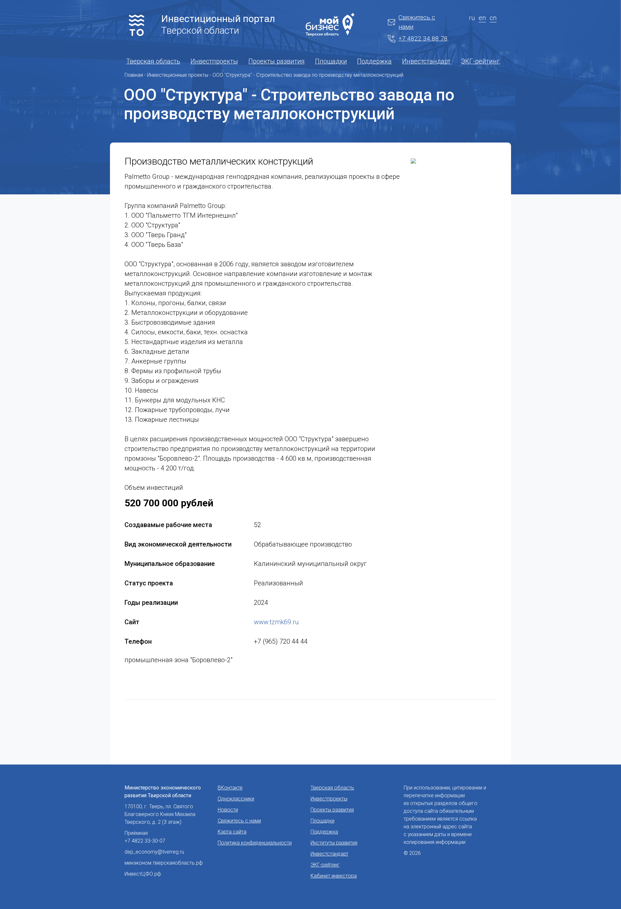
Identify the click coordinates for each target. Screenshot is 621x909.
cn (493, 18)
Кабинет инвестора (333, 876)
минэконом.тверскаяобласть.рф (164, 863)
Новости (228, 810)
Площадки (331, 61)
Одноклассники (236, 799)
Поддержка (374, 61)
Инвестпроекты (214, 61)
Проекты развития (276, 61)
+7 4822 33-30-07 (145, 841)
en (482, 18)
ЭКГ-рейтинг (480, 61)
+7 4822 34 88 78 (423, 38)
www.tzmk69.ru (276, 622)
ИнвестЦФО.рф (143, 874)
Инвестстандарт (426, 61)
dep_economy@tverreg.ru (154, 852)
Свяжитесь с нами (416, 22)
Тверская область (153, 61)
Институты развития (333, 843)
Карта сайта (232, 832)
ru (472, 18)
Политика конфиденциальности (255, 843)
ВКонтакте (230, 788)
